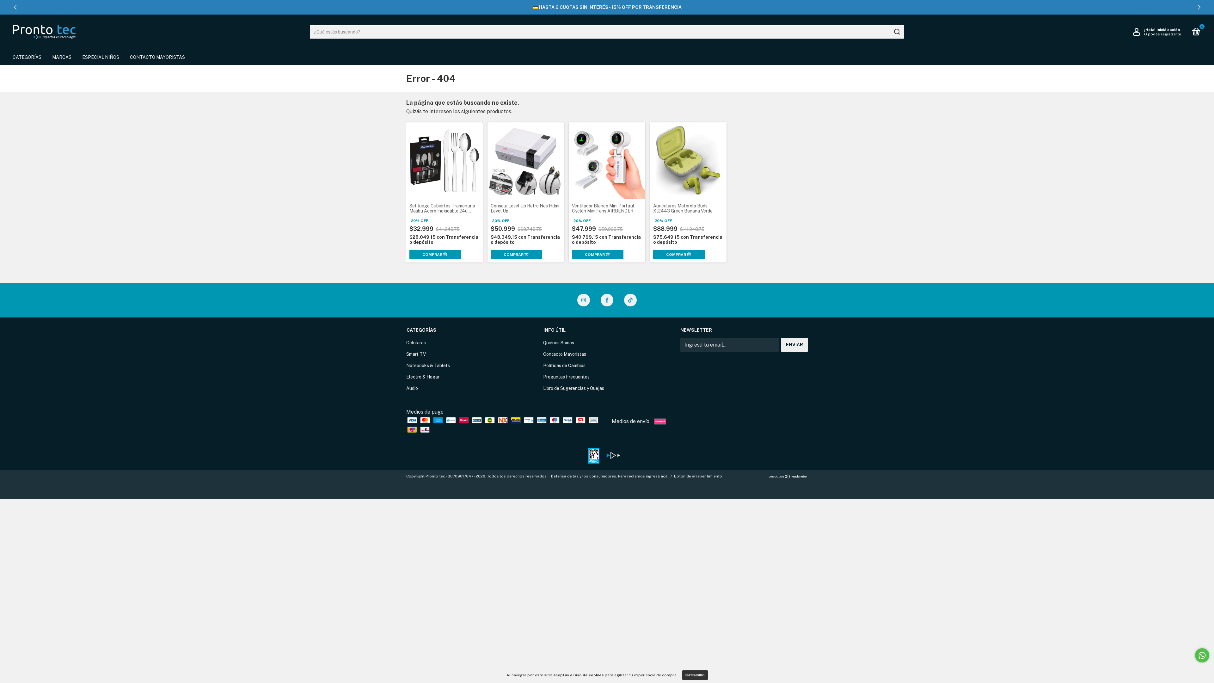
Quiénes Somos (558, 342)
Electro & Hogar (422, 376)
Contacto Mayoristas (157, 57)
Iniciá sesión (1168, 30)
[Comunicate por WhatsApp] (1202, 655)
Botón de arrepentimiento (698, 476)
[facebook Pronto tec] (607, 300)
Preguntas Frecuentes (566, 376)
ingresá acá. (657, 476)
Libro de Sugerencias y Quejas (573, 388)
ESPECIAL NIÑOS (100, 57)
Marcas (61, 57)
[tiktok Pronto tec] (630, 300)
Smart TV (416, 354)
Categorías (27, 57)
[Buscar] (897, 32)
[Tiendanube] (788, 477)
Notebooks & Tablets (428, 365)
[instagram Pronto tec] (583, 300)
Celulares (416, 342)
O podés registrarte (1162, 34)
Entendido (695, 675)
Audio (412, 388)
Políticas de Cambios (564, 365)
